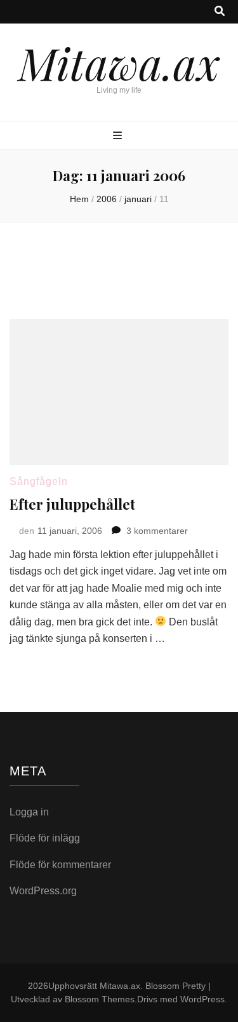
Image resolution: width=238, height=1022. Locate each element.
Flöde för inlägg (45, 838)
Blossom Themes (100, 999)
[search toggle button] (220, 11)
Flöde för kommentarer (60, 864)
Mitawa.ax (119, 62)
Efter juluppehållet (72, 504)
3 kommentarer (157, 531)
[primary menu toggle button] (119, 136)
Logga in (29, 812)
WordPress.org (43, 890)
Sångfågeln (39, 481)
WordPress (202, 999)
